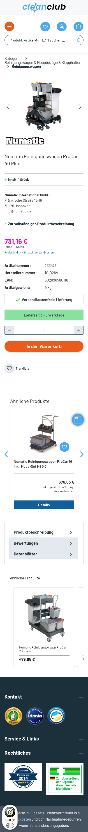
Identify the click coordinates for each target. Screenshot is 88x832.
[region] (44, 106)
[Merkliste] (64, 447)
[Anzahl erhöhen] (79, 330)
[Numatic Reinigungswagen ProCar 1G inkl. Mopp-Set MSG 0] (44, 433)
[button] (9, 627)
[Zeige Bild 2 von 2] (48, 127)
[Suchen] (78, 40)
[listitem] (44, 627)
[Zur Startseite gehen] (44, 7)
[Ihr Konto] (62, 26)
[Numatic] (25, 140)
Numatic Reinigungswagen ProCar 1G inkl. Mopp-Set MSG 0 (43, 463)
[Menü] (9, 26)
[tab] (43, 531)
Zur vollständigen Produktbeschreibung (41, 223)
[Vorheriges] (8, 106)
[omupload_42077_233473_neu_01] (44, 106)
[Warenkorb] (78, 27)
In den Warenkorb (44, 346)
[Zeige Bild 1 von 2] (40, 127)
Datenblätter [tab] (25, 553)
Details (44, 504)
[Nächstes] (80, 106)
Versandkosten (18, 819)
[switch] (10, 825)
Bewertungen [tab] (26, 543)
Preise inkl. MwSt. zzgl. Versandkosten (29, 252)
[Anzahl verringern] (9, 330)
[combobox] (39, 40)
